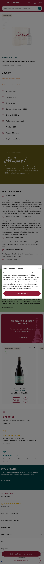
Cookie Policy (10, 284)
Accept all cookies (22, 293)
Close (39, 268)
